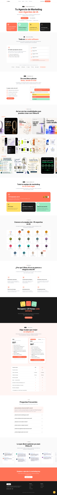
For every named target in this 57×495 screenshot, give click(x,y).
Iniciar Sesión (42, 1)
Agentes (23, 1)
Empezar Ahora (47, 1)
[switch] (42, 339)
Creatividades (31, 488)
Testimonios (30, 1)
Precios (27, 1)
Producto (19, 1)
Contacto (42, 487)
